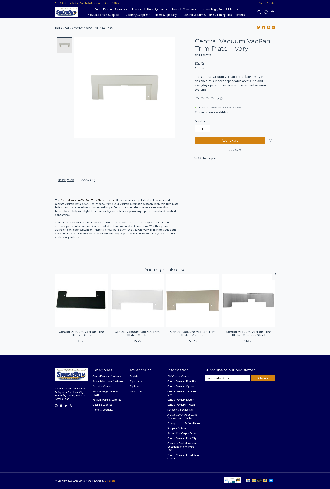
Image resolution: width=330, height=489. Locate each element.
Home (58, 27)
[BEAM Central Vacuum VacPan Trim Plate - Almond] (192, 300)
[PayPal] (254, 480)
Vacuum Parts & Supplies (106, 399)
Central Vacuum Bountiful (181, 381)
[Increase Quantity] (206, 128)
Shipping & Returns (178, 428)
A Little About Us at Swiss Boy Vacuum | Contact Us (182, 416)
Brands (240, 15)
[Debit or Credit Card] (259, 480)
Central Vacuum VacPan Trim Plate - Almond (193, 333)
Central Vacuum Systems (106, 376)
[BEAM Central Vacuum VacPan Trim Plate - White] (137, 300)
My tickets (136, 386)
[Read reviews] (207, 98)
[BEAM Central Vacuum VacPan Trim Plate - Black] (81, 300)
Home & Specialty (102, 409)
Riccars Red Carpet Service (182, 433)
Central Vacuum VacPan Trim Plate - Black (81, 333)
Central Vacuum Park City (181, 438)
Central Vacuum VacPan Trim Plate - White (137, 333)
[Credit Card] (248, 480)
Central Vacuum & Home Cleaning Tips (208, 15)
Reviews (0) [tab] (87, 180)
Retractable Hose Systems (107, 381)
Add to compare (207, 158)
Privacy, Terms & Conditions (183, 423)
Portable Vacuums (102, 386)
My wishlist (136, 391)
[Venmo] (271, 480)
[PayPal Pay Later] (265, 480)
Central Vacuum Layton (180, 399)
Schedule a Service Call (180, 409)
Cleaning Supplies (102, 404)
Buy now (235, 149)
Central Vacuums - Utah (181, 404)
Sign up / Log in (266, 3)
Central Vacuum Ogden (180, 386)
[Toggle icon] (259, 12)
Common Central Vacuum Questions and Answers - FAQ (182, 446)
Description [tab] (66, 180)
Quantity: (200, 121)
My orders (136, 381)
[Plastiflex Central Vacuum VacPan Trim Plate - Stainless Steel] (248, 300)
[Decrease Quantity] (198, 128)
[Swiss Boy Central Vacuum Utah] (66, 12)
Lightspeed (110, 480)
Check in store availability (213, 112)
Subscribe (263, 378)
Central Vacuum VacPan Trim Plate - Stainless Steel (248, 333)
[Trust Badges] (232, 482)
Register (135, 376)
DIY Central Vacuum (178, 376)
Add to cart (230, 140)
